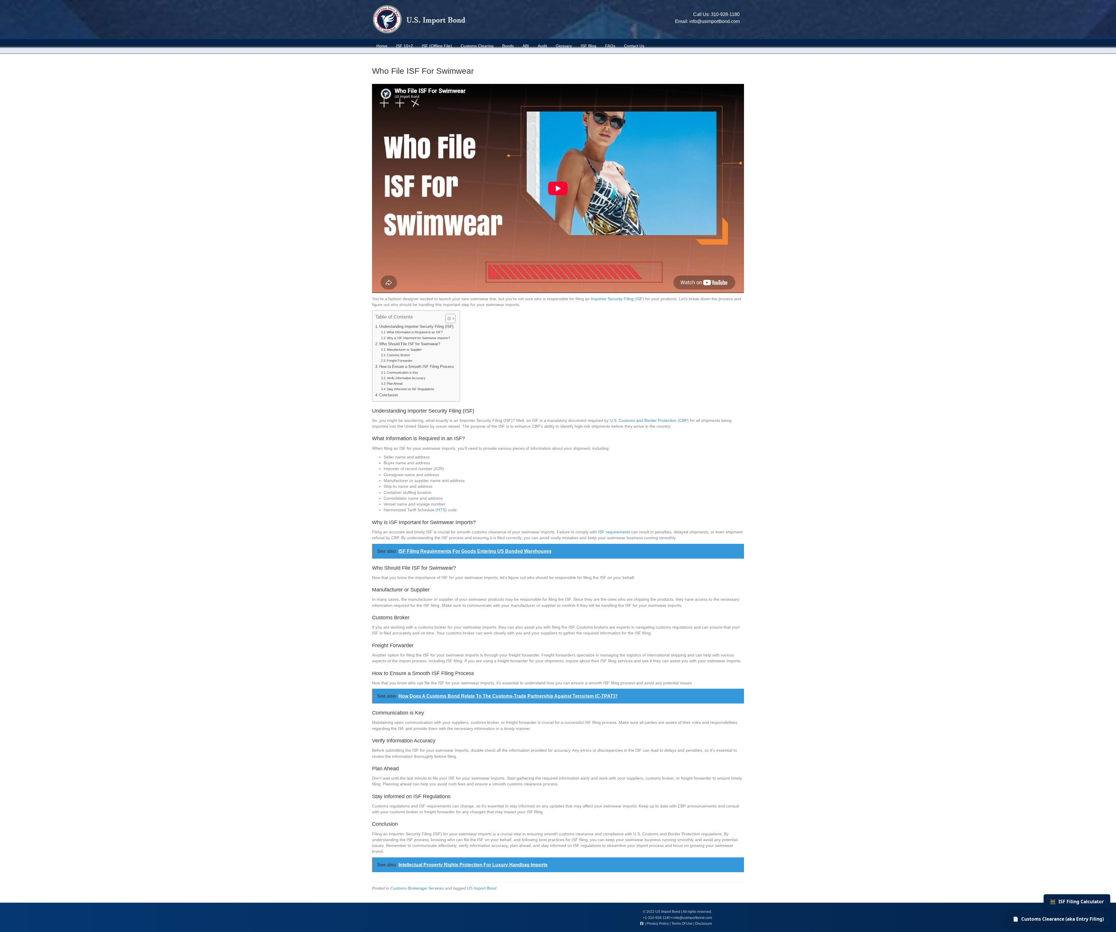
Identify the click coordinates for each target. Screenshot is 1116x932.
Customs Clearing (477, 46)
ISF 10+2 (404, 46)
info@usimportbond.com (714, 21)
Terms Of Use (682, 924)
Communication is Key (402, 372)
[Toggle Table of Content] (447, 318)
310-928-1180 (725, 14)
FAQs (610, 46)
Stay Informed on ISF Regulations (410, 389)
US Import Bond (481, 888)
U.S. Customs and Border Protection (643, 420)
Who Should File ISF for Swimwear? (409, 344)
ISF (639, 298)
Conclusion (388, 395)
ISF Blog (588, 46)
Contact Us (634, 46)
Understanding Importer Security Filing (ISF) (416, 327)
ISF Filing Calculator (1077, 901)
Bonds (508, 46)
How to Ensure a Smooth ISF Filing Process (416, 367)
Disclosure (703, 924)
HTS (441, 510)
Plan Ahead (395, 383)
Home (381, 46)
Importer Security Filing (612, 298)
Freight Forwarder (399, 360)
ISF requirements (614, 532)
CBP (683, 420)
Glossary (564, 46)
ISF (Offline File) (437, 46)
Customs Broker (398, 355)
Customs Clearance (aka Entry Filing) (1058, 919)
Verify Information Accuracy (406, 378)
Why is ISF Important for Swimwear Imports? (418, 338)
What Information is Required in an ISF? (415, 332)
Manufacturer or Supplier (404, 349)
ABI (526, 46)
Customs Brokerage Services (417, 888)
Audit (542, 46)
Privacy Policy (658, 924)
